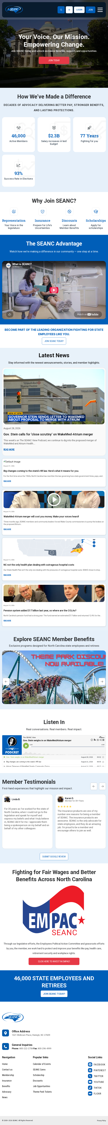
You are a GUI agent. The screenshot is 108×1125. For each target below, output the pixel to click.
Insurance (7, 1080)
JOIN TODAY (54, 60)
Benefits (6, 1086)
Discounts (38, 1080)
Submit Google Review (54, 856)
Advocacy (6, 1091)
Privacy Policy (101, 1121)
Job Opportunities (41, 1086)
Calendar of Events (42, 1064)
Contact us (7, 1069)
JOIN (90, 9)
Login (79, 9)
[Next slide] (102, 681)
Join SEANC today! (54, 341)
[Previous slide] (6, 681)
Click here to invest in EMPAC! (54, 961)
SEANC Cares (39, 1069)
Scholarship (38, 1075)
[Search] (61, 9)
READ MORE (9, 449)
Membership (8, 1075)
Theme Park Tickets (42, 1091)
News (5, 1097)
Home (5, 1064)
